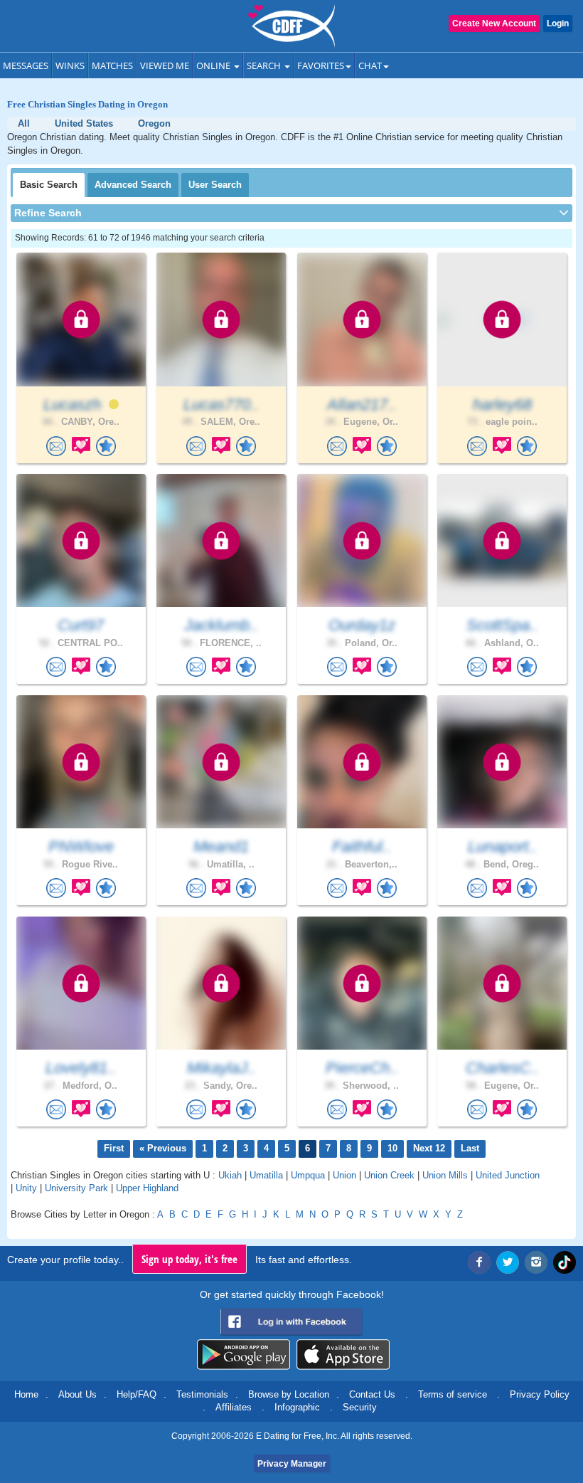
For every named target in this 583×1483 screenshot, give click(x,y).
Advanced (133, 184)
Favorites (320, 65)
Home (26, 1394)
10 (392, 1148)
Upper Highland (147, 1188)
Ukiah (230, 1175)
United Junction (508, 1175)
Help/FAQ (136, 1394)
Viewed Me (164, 65)
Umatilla (266, 1175)
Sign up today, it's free (189, 1259)
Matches (112, 65)
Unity (26, 1188)
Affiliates (233, 1407)
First (114, 1148)
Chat (370, 65)
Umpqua (308, 1175)
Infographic (297, 1407)
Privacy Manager (291, 1464)
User (215, 184)
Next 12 (429, 1148)
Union (344, 1175)
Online (214, 65)
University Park (76, 1188)
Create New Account (494, 23)
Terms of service (452, 1394)
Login (558, 23)
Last (470, 1148)
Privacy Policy (539, 1394)
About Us (77, 1394)
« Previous (162, 1148)
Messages (25, 65)
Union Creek (389, 1175)
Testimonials (202, 1394)
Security (360, 1407)
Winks (70, 65)
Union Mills (445, 1175)
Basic (48, 184)
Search (265, 65)
